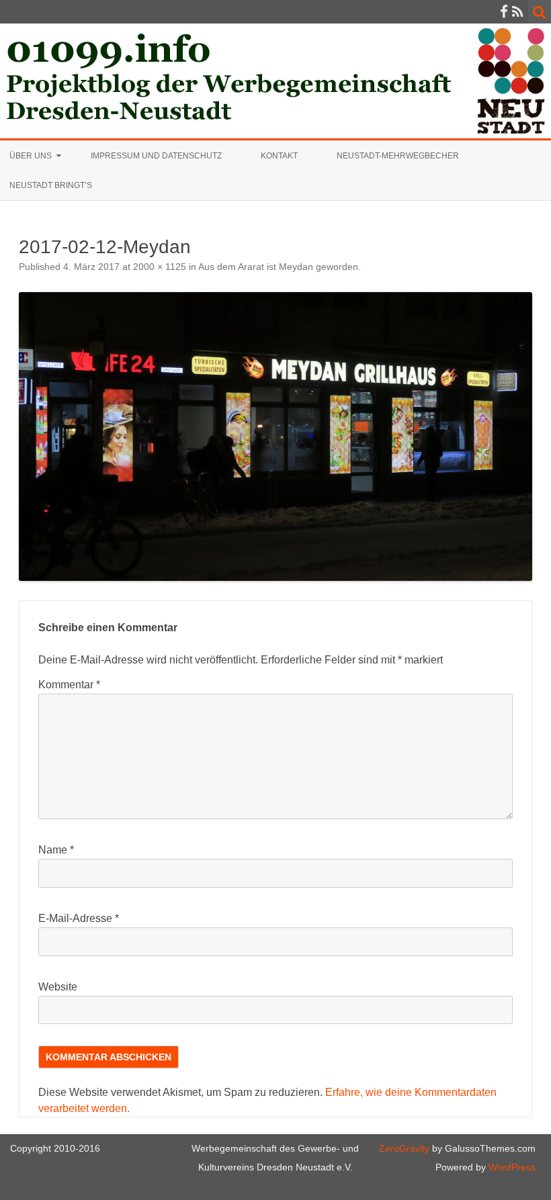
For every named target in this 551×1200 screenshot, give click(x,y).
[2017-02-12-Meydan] (275, 436)
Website (57, 987)
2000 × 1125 (159, 266)
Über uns (30, 155)
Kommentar (69, 684)
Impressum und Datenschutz (156, 155)
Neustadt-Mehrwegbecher (398, 155)
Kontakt (279, 155)
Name (56, 850)
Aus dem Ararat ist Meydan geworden (278, 266)
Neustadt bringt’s (50, 185)
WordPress (511, 1167)
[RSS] (517, 11)
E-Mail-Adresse (78, 918)
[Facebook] (504, 11)
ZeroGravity (404, 1148)
